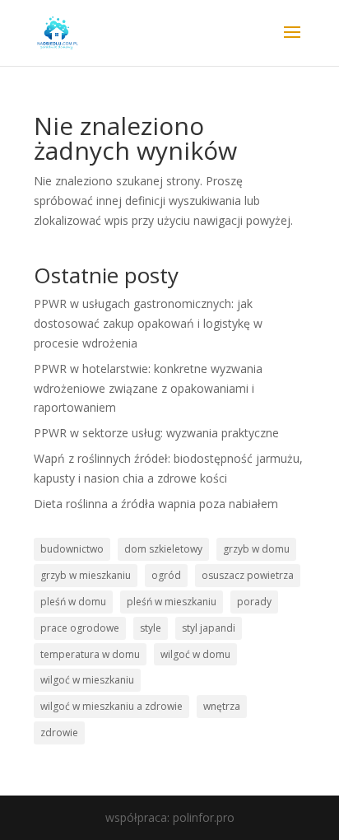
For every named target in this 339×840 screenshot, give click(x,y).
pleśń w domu (73, 602)
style (150, 628)
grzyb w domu (256, 549)
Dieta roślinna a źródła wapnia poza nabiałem (156, 503)
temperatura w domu (90, 654)
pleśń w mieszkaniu (171, 602)
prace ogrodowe (79, 628)
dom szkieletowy (163, 549)
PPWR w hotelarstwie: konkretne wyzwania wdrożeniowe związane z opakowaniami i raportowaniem (148, 388)
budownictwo (72, 549)
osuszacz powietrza (248, 575)
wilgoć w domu (195, 654)
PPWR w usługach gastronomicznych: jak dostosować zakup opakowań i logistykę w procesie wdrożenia (148, 323)
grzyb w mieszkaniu (85, 575)
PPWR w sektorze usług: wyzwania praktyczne (156, 433)
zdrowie (59, 733)
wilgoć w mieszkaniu (87, 680)
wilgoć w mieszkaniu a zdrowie (111, 706)
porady (254, 602)
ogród (166, 575)
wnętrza (221, 706)
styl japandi (208, 628)
